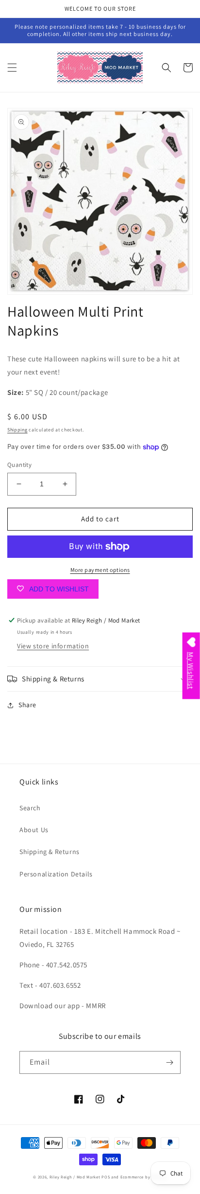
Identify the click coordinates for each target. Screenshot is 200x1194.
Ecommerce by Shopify (143, 1176)
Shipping (17, 430)
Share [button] (27, 704)
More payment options (100, 569)
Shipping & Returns (49, 851)
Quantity (19, 465)
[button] (12, 67)
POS (105, 1176)
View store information (53, 646)
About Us (34, 829)
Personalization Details (56, 874)
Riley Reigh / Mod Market (75, 1176)
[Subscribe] (169, 1062)
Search (30, 807)
